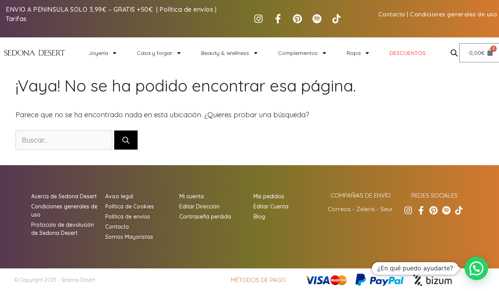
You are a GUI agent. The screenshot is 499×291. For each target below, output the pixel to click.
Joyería (98, 52)
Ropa (354, 52)
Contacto (392, 14)
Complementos (298, 52)
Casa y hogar (154, 52)
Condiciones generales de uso (453, 14)
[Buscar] (126, 140)
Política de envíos (186, 9)
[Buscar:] (65, 140)
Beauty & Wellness (225, 52)
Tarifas (16, 19)
